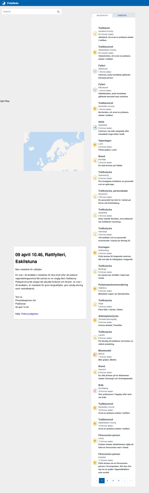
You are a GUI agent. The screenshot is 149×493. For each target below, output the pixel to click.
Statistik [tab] (122, 15)
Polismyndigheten (29, 313)
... (124, 480)
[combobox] (35, 11)
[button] (116, 34)
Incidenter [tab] (102, 15)
